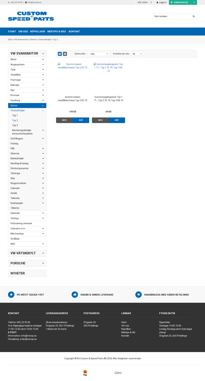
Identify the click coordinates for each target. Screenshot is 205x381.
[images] (60, 54)
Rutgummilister (18, 183)
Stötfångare (17, 138)
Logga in (163, 2)
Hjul (12, 90)
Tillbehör (15, 208)
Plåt (13, 148)
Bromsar (15, 95)
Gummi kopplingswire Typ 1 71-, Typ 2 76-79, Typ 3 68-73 (108, 99)
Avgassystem (18, 64)
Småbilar (15, 238)
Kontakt (74, 31)
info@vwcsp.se (34, 2)
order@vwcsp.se (28, 339)
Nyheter (18, 273)
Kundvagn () (181, 2)
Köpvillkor (126, 329)
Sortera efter (80, 54)
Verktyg (14, 218)
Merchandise (17, 233)
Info (64, 120)
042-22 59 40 (16, 2)
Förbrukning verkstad (21, 223)
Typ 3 (15, 125)
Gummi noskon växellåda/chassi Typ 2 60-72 (72, 99)
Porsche (18, 263)
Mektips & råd (128, 332)
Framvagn (16, 80)
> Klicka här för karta (56, 329)
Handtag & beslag (19, 163)
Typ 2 (55, 39)
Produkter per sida (121, 54)
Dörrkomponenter (20, 168)
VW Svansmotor (21, 39)
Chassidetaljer (44, 39)
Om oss (125, 325)
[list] (65, 54)
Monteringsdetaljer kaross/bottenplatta (22, 132)
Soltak (14, 193)
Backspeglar (17, 203)
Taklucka (15, 198)
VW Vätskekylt (23, 253)
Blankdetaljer (17, 158)
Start (10, 39)
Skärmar (15, 153)
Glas (13, 178)
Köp (81, 120)
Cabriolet (15, 188)
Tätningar (15, 173)
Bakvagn (15, 85)
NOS (13, 244)
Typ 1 (15, 115)
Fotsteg (14, 143)
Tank (13, 69)
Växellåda (15, 74)
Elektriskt (15, 213)
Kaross (33, 39)
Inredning (15, 100)
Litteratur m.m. (18, 228)
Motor (14, 59)
